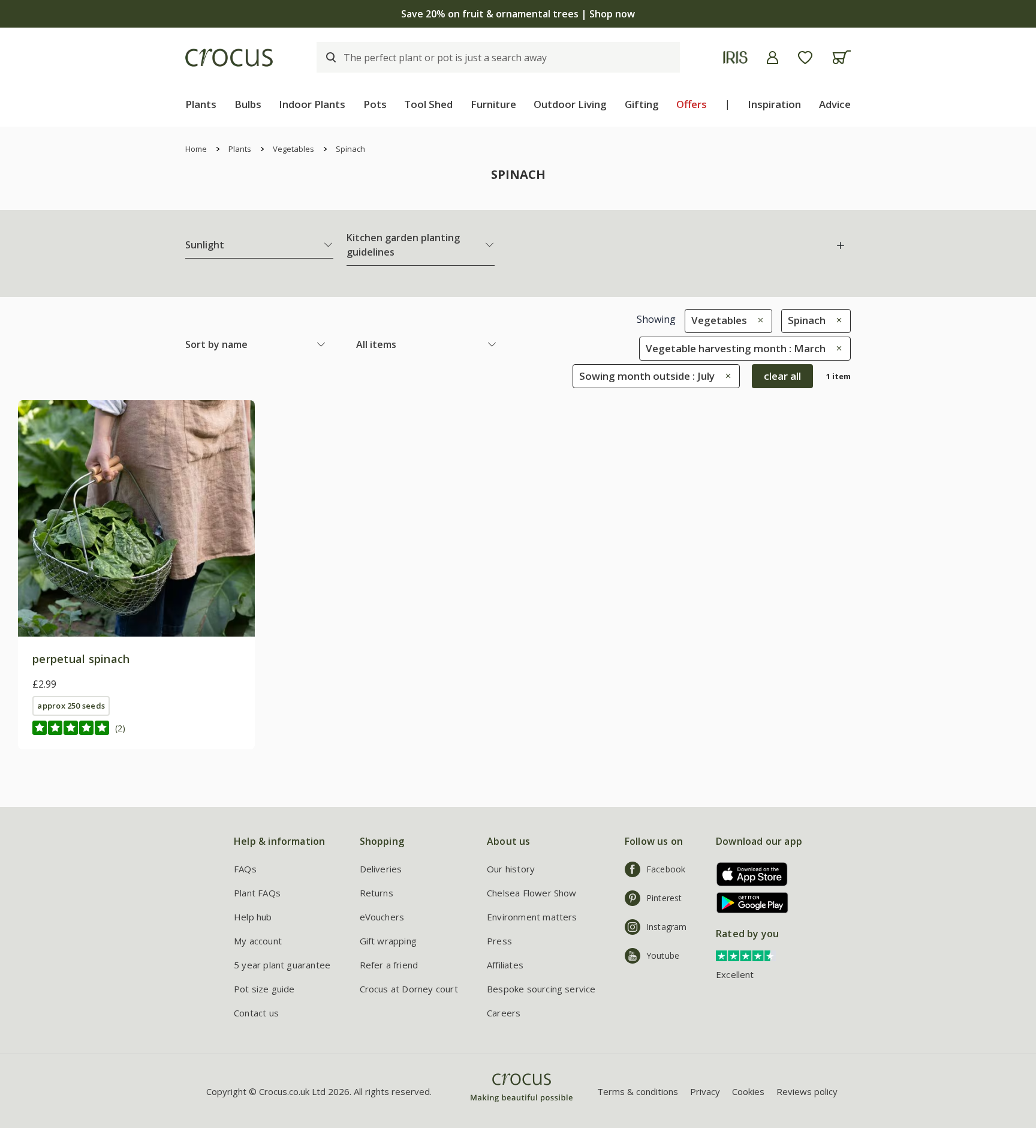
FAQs (245, 869)
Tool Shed (428, 104)
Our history (511, 869)
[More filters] (840, 245)
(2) (120, 728)
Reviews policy (807, 1091)
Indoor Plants (312, 104)
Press (499, 941)
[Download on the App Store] (748, 874)
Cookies (748, 1091)
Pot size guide (264, 989)
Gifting (642, 104)
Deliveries (381, 869)
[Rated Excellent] (746, 954)
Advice (835, 104)
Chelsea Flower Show (532, 893)
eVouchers (382, 917)
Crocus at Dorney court (409, 989)
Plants (200, 104)
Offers (691, 104)
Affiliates (505, 965)
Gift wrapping (388, 941)
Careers (503, 1013)
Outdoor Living (570, 104)
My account (258, 941)
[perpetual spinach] (136, 518)
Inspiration (774, 104)
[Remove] (757, 320)
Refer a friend (389, 965)
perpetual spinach (81, 659)
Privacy (705, 1091)
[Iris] (735, 57)
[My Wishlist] (805, 57)
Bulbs (247, 104)
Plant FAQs (257, 893)
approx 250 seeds (71, 705)
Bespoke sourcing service (541, 989)
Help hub (253, 917)
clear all (782, 376)
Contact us (256, 1013)
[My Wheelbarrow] (841, 57)
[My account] (772, 57)
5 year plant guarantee (282, 965)
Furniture (493, 104)
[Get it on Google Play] (748, 903)
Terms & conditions (637, 1091)
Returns (376, 893)
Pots (375, 104)
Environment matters (532, 917)
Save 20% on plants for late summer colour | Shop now (518, 13)
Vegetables (293, 148)
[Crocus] (229, 58)
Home (196, 148)
